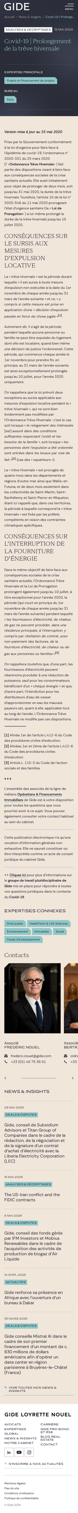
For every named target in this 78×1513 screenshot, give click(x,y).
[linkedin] (8, 1452)
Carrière (49, 1424)
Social (60, 931)
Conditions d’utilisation (19, 1493)
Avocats (12, 1424)
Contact (49, 1444)
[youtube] (19, 1452)
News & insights (30, 17)
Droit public (15, 923)
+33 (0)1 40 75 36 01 (28, 1062)
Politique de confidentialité (21, 1498)
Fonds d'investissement (23, 939)
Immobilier (41, 931)
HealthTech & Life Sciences (49, 923)
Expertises (15, 1429)
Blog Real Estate (50, 1438)
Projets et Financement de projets (30, 80)
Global (11, 1433)
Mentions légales (15, 1483)
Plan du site (11, 1488)
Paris (10, 99)
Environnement (17, 931)
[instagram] (29, 1452)
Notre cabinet (19, 1443)
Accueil (9, 17)
